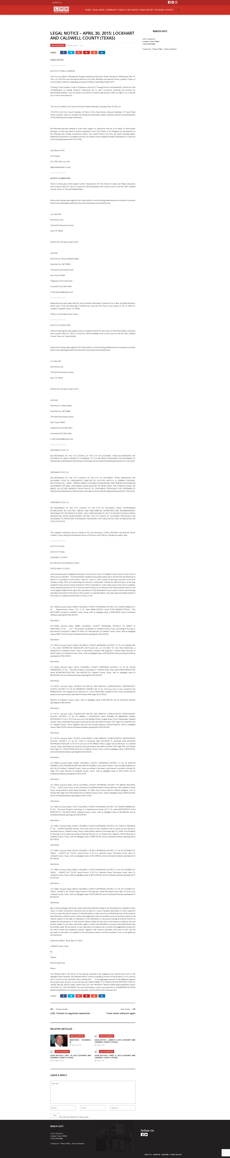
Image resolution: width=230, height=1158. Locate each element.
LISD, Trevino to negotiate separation (70, 1013)
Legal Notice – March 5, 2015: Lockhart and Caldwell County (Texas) (115, 1041)
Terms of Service (170, 49)
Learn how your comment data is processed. (105, 1117)
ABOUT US (148, 1155)
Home (88, 10)
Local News (98, 10)
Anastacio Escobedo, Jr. (80, 1041)
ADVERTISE (156, 1155)
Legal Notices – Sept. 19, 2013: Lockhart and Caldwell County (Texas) (70, 1056)
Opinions (159, 10)
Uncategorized (58, 45)
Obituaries (133, 10)
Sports (169, 10)
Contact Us (57, 2)
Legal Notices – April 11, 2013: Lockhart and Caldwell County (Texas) (115, 1056)
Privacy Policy (157, 49)
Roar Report (146, 10)
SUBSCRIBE (165, 1155)
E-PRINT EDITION (175, 1155)
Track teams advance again (120, 1013)
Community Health (116, 10)
